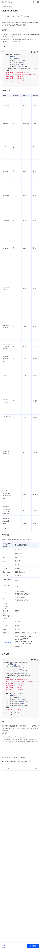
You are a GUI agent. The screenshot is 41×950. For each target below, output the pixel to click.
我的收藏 (26, 16)
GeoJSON (6, 643)
